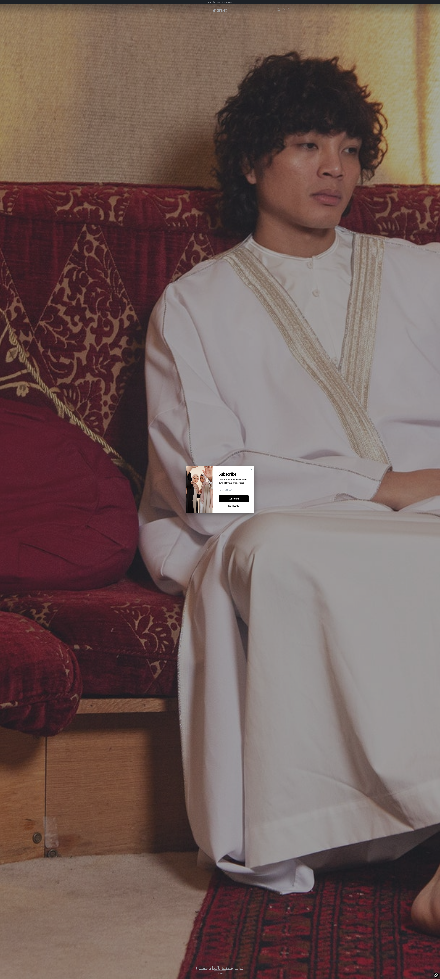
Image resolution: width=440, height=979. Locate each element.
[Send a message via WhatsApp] (436, 975)
